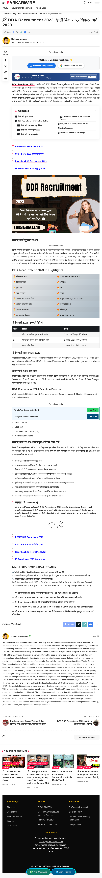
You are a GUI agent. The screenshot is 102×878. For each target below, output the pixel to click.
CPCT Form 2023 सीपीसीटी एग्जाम (29, 154)
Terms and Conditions (47, 824)
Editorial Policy (75, 812)
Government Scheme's (37, 763)
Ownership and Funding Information (79, 818)
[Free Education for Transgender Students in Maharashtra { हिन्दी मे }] (88, 761)
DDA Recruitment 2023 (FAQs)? (73, 133)
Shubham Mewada (19, 39)
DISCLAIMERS (45, 807)
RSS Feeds (12, 826)
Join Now (92, 410)
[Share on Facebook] (13, 32)
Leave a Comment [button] (88, 737)
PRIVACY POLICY (46, 820)
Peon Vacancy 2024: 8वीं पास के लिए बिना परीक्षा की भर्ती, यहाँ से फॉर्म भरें (46, 602)
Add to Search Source (72, 65)
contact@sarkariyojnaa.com (51, 842)
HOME (16, 763)
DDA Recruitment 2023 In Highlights (33, 121)
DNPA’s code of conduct (79, 807)
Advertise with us (14, 816)
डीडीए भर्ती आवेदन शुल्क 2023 (30, 130)
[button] (4, 2)
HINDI (80, 767)
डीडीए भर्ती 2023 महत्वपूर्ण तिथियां (31, 125)
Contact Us (12, 812)
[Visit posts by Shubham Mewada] (5, 636)
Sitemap (10, 821)
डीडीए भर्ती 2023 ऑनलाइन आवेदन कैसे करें (74, 124)
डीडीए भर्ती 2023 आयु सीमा (29, 134)
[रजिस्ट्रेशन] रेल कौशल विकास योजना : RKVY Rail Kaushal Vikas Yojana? (48, 593)
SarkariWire (21, 2)
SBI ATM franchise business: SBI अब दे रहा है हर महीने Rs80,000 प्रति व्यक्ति (50, 597)
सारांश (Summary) (66, 128)
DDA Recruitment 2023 (71, 276)
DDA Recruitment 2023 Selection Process (75, 118)
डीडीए (94, 91)
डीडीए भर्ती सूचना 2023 (25, 116)
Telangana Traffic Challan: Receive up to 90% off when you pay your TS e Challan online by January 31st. (38, 777)
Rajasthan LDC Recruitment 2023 (31, 161)
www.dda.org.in (67, 315)
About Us (11, 807)
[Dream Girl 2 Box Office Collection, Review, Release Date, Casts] (13, 761)
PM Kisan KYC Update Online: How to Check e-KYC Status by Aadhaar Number (55, 607)
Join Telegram (65, 872)
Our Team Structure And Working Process (48, 813)
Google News (75, 824)
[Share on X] (17, 32)
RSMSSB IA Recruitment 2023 (29, 537)
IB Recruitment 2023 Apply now (30, 169)
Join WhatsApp (40, 872)
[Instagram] (98, 636)
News (6, 767)
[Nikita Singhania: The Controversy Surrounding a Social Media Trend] (63, 761)
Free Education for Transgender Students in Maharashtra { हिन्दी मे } (88, 774)
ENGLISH (7, 763)
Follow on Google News (43, 65)
